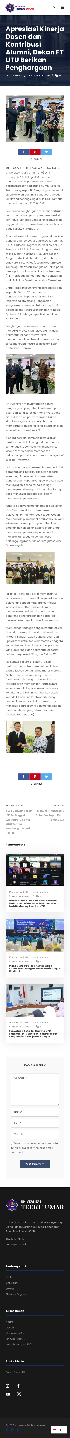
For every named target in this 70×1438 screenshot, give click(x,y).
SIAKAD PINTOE (15, 1339)
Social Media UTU (16, 1372)
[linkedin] (12, 1430)
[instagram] (18, 1430)
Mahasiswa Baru (16, 1333)
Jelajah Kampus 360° (19, 1344)
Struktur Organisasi (18, 1294)
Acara (10, 1322)
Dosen (10, 1327)
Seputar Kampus (21, 896)
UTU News (16, 75)
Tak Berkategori (38, 75)
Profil (9, 1277)
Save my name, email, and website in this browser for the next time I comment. (34, 1148)
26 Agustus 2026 (18, 1022)
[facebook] (7, 1430)
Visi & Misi (12, 1283)
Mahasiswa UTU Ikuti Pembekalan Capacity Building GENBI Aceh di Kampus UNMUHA (35, 968)
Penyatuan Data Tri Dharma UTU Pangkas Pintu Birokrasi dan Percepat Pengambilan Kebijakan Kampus (33, 1033)
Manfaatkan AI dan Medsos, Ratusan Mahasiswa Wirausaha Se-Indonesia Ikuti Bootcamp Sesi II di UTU (33, 903)
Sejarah (10, 1288)
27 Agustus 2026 (18, 892)
